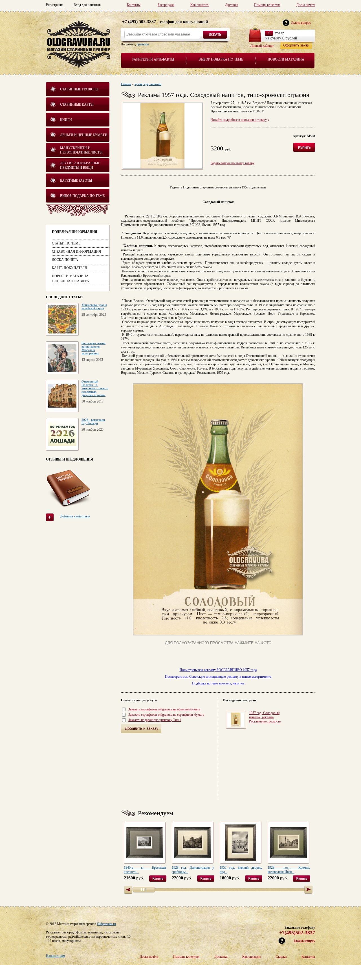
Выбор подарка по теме (221, 59)
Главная (126, 84)
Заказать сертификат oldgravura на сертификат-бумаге (166, 715)
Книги (66, 120)
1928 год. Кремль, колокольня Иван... (289, 870)
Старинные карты (76, 104)
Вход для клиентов (87, 5)
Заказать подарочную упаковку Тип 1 (154, 720)
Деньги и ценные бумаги (83, 135)
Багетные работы (76, 181)
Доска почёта (305, 5)
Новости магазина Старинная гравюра (70, 278)
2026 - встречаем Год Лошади (93, 421)
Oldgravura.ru (106, 924)
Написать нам (55, 956)
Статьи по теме (66, 243)
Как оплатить (199, 5)
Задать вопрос (304, 940)
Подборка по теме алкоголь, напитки (218, 683)
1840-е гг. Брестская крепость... (145, 870)
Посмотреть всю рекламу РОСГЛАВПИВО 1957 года (218, 670)
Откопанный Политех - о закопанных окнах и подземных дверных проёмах (95, 388)
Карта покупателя (69, 268)
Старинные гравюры (79, 89)
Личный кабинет (262, 46)
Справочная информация (76, 252)
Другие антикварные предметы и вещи (80, 165)
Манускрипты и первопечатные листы (81, 150)
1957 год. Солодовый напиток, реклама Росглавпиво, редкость (265, 717)
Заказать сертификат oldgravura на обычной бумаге (164, 709)
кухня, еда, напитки (148, 84)
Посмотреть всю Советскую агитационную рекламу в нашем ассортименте (218, 677)
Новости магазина (286, 59)
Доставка (231, 5)
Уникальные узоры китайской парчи (94, 306)
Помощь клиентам (267, 5)
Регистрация (54, 5)
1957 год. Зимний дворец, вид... (241, 870)
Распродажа (166, 5)
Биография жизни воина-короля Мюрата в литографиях (93, 348)
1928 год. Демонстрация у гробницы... (193, 870)
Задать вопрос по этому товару (232, 163)
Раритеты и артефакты (153, 59)
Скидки (281, 957)
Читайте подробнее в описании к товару (239, 120)
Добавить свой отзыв (75, 516)
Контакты (133, 5)
